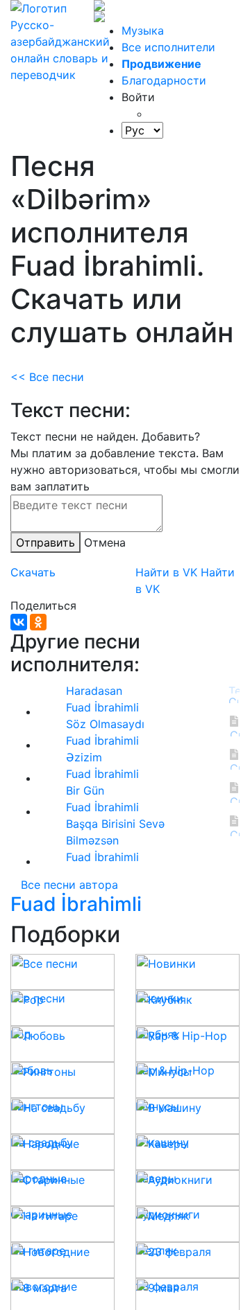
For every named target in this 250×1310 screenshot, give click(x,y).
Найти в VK (166, 572)
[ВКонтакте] (18, 622)
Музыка (143, 30)
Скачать (33, 572)
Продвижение (161, 64)
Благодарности (164, 80)
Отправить (45, 542)
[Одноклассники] (38, 622)
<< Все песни (47, 377)
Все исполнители (168, 47)
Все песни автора (69, 885)
